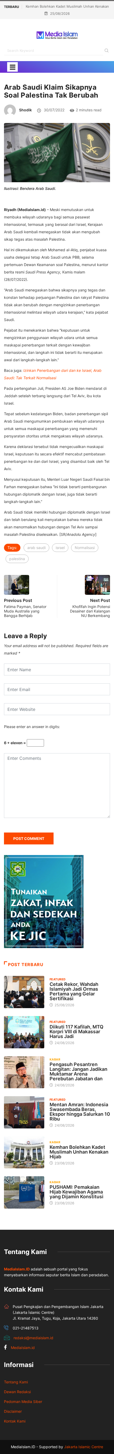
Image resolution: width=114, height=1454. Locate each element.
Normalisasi (85, 547)
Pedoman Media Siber (23, 1401)
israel (60, 547)
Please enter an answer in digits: (32, 726)
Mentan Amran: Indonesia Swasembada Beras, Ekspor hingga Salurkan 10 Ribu (80, 1112)
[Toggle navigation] (12, 67)
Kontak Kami (14, 1421)
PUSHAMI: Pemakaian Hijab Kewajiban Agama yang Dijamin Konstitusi (76, 1191)
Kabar (55, 1059)
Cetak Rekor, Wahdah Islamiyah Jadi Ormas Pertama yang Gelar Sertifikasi (74, 991)
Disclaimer (13, 1411)
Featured (58, 979)
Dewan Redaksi (17, 1391)
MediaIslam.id (23, 1347)
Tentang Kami (16, 1382)
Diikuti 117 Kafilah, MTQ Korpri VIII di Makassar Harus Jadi (76, 1031)
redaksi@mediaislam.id (33, 1338)
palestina (17, 558)
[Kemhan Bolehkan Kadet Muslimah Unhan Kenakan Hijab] (24, 1152)
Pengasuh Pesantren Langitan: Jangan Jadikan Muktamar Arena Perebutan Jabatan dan (78, 1071)
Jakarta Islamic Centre (83, 1446)
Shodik (25, 110)
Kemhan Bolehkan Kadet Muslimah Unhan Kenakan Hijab (79, 1151)
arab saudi (36, 547)
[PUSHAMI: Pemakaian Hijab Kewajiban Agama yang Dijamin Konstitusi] (24, 1192)
